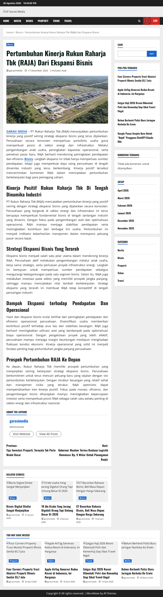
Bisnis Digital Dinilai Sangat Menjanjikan (18, 508)
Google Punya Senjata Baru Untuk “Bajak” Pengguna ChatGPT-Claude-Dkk (136, 137)
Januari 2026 (124, 213)
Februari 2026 (125, 205)
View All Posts (48, 434)
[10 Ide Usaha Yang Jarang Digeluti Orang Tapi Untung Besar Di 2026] (57, 491)
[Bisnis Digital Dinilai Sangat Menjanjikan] (22, 491)
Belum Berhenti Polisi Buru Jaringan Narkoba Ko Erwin (137, 571)
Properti (43, 21)
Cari (120, 45)
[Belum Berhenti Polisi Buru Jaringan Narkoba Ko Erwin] (139, 553)
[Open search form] (139, 21)
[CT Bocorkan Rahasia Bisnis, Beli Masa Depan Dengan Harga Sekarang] (92, 491)
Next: (83, 452)
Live (155, 21)
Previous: (31, 450)
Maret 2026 (124, 198)
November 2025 (126, 228)
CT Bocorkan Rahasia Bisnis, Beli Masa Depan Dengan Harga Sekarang (90, 510)
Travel (68, 21)
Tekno (56, 21)
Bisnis (29, 21)
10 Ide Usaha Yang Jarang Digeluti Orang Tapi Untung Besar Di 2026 (57, 510)
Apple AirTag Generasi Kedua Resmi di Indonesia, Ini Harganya (136, 92)
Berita (17, 21)
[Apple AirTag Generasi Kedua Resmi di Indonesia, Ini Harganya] (62, 553)
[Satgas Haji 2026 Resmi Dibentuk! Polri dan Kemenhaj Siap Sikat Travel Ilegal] (100, 553)
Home (6, 21)
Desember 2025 (126, 221)
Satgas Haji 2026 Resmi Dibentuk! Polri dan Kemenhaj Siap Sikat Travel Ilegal (136, 107)
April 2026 (123, 190)
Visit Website (21, 434)
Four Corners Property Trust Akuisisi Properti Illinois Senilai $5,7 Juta (137, 79)
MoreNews (93, 593)
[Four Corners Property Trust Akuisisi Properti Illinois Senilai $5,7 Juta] (24, 553)
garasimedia (15, 70)
